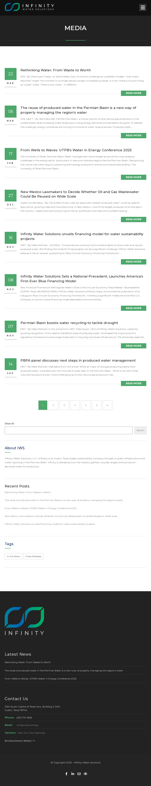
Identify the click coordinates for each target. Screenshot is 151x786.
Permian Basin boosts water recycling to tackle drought (69, 323)
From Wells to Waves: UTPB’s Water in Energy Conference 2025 (76, 150)
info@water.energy (28, 725)
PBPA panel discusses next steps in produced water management (78, 360)
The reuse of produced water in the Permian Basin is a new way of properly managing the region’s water (64, 500)
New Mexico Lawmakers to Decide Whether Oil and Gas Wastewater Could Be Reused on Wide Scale (61, 516)
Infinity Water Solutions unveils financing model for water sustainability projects (50, 523)
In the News (13, 556)
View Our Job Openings (31, 732)
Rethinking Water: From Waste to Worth (55, 70)
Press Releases (33, 556)
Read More (133, 93)
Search (9, 423)
